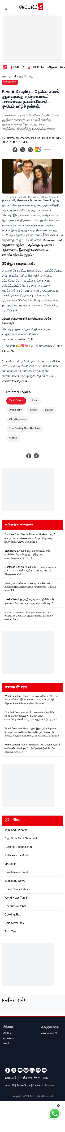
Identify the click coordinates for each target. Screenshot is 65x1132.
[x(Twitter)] (22, 149)
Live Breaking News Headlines (24, 429)
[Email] (44, 1070)
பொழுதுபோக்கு (23, 76)
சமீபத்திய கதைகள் (19, 525)
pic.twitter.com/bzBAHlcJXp (20, 339)
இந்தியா (8, 1027)
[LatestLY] (31, 9)
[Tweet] (36, 455)
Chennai (13, 438)
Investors (49, 1086)
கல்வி (6, 1044)
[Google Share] (44, 152)
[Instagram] (26, 1070)
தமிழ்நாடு (52, 67)
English (9, 1078)
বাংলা (30, 1078)
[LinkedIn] (32, 1070)
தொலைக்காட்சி (49, 1033)
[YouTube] (20, 1070)
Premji (35, 401)
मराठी (23, 1078)
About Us (10, 1086)
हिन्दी (17, 1078)
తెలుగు (37, 1078)
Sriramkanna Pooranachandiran (23, 138)
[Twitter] (13, 1070)
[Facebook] (15, 149)
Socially (38, 67)
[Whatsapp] (30, 149)
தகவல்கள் (8, 1039)
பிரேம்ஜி (49, 410)
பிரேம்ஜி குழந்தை (17, 419)
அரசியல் (7, 1033)
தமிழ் (45, 1078)
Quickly (19, 67)
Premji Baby (15, 410)
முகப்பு (6, 76)
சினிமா (33, 410)
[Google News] (38, 1070)
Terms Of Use (23, 1086)
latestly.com (19, 381)
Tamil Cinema (16, 401)
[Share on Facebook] (28, 455)
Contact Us (37, 1086)
